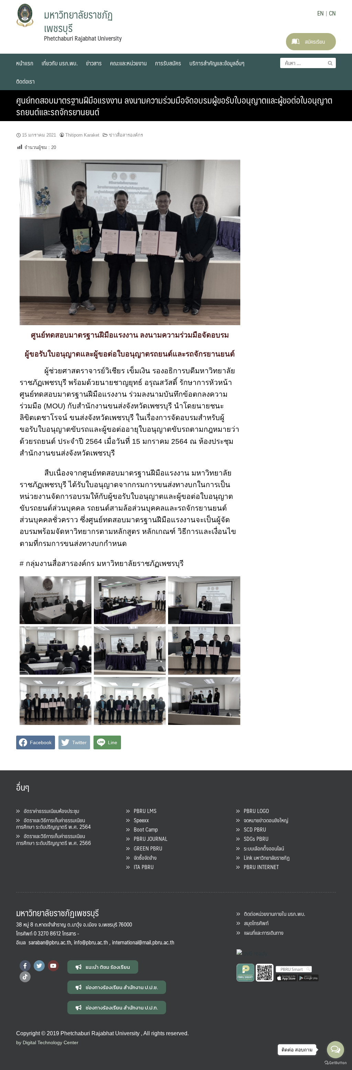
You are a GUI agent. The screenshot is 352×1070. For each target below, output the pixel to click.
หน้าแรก (24, 63)
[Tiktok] (25, 976)
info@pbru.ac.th (91, 942)
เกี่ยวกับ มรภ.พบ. (60, 63)
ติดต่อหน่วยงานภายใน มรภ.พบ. (272, 913)
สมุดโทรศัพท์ (254, 923)
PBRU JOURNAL (148, 838)
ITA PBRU (142, 866)
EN (320, 13)
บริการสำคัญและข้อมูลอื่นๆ (216, 63)
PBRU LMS (143, 810)
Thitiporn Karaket (82, 135)
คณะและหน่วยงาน (128, 63)
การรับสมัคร (168, 63)
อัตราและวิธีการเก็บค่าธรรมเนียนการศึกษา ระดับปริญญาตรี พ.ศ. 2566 (53, 839)
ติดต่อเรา (25, 81)
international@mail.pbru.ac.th (143, 942)
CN (332, 13)
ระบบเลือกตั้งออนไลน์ (262, 848)
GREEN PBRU (146, 848)
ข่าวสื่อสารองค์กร (126, 135)
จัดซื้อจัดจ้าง (143, 857)
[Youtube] (53, 965)
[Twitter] (39, 965)
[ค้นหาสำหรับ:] (308, 63)
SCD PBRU (253, 829)
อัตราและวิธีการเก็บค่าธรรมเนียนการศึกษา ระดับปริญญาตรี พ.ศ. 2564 (53, 823)
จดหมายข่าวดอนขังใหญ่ (264, 820)
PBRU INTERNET (259, 866)
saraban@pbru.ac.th (50, 942)
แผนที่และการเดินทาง (262, 932)
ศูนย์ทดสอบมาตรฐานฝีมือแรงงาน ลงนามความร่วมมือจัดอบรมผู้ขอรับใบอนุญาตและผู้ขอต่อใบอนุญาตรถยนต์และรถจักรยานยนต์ (174, 105)
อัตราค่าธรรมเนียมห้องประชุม (49, 810)
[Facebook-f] (25, 965)
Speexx (139, 820)
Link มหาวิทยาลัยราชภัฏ (265, 857)
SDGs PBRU (254, 838)
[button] (102, 967)
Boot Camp (144, 829)
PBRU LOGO (254, 810)
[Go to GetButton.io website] (335, 1063)
